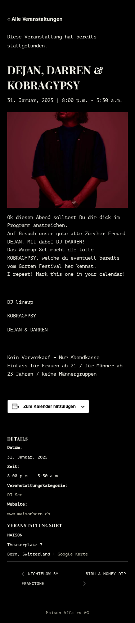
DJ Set (14, 494)
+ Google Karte (70, 554)
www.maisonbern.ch (28, 513)
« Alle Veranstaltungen (35, 18)
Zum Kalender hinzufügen (49, 406)
